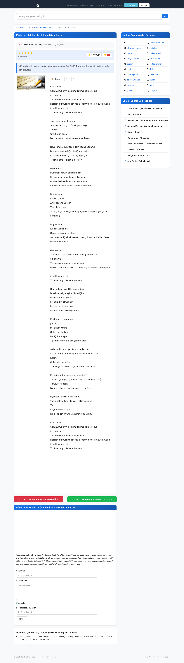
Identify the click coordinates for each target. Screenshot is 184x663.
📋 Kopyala (57, 79)
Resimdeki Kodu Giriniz (27, 608)
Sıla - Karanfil (134, 114)
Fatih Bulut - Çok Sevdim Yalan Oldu (144, 109)
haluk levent (155, 58)
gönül (152, 85)
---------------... (133, 42)
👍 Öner (93, 55)
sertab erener (156, 64)
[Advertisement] (31, 132)
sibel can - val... (134, 48)
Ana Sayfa (20, 27)
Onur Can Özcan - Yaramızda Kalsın (144, 144)
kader (152, 80)
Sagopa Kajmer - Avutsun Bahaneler (144, 126)
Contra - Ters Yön (136, 149)
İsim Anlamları (151, 657)
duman (130, 64)
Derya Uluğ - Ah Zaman (138, 138)
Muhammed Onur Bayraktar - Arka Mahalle (147, 120)
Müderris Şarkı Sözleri (43, 27)
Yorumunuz (21, 581)
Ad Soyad (20, 571)
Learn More (131, 5)
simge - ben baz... (135, 58)
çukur (129, 90)
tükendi (130, 85)
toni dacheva (155, 74)
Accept (144, 5)
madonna (131, 69)
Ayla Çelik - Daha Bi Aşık (138, 161)
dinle (152, 69)
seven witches (133, 80)
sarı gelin (153, 90)
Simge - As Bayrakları (137, 155)
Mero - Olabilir (134, 132)
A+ (67, 79)
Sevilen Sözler (164, 657)
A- (74, 79)
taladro (130, 53)
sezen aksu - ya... (157, 42)
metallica (153, 48)
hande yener (132, 74)
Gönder (21, 619)
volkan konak (156, 53)
